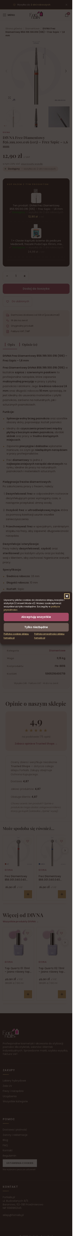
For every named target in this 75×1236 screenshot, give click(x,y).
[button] (67, 596)
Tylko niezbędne (36, 627)
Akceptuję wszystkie (36, 617)
